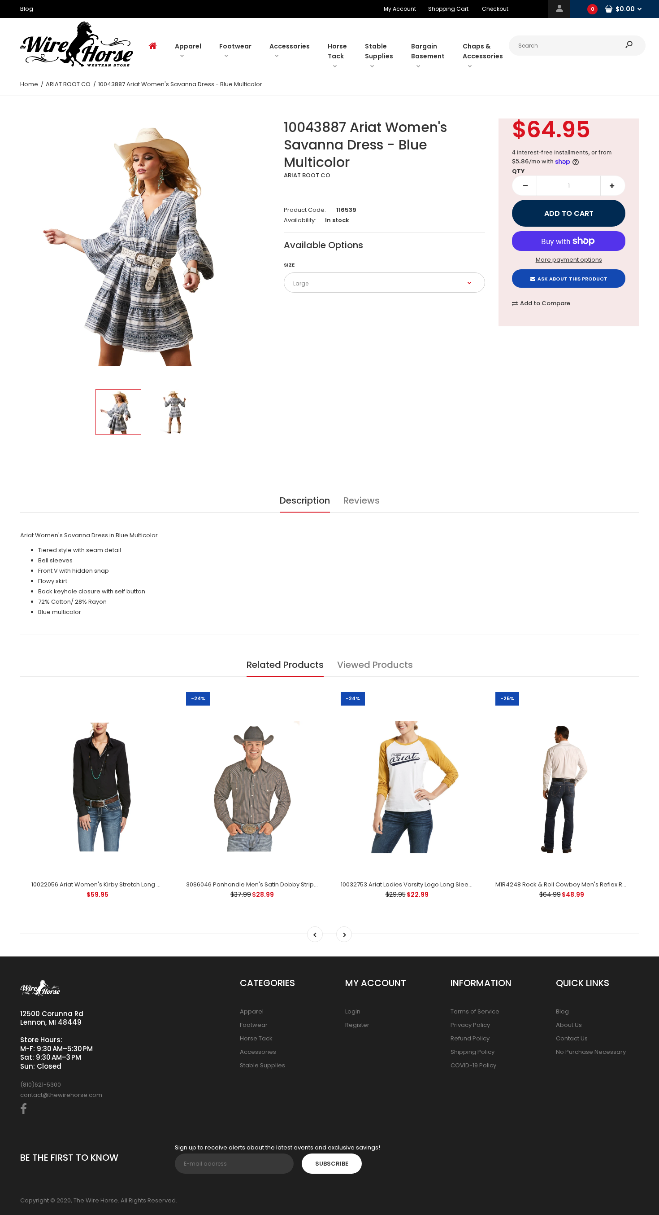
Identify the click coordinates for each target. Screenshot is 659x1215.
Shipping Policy (472, 1052)
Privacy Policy (470, 1025)
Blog (562, 1011)
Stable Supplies (262, 1065)
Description (305, 500)
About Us (569, 1025)
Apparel (252, 1011)
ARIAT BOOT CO (307, 175)
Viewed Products (375, 664)
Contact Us (572, 1038)
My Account (400, 9)
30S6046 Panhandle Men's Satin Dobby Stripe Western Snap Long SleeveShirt (298, 884)
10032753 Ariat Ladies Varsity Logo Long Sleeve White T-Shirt (427, 884)
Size (289, 264)
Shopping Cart (448, 9)
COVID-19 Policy (473, 1065)
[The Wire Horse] (76, 65)
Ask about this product (572, 278)
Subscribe (331, 1163)
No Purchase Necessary (591, 1052)
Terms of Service (475, 1011)
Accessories (258, 1052)
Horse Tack (256, 1038)
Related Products (285, 664)
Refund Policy (470, 1038)
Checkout (495, 9)
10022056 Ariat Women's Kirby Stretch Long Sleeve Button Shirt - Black (131, 884)
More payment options (569, 259)
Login (352, 1011)
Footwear (254, 1025)
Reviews (361, 500)
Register (357, 1025)
